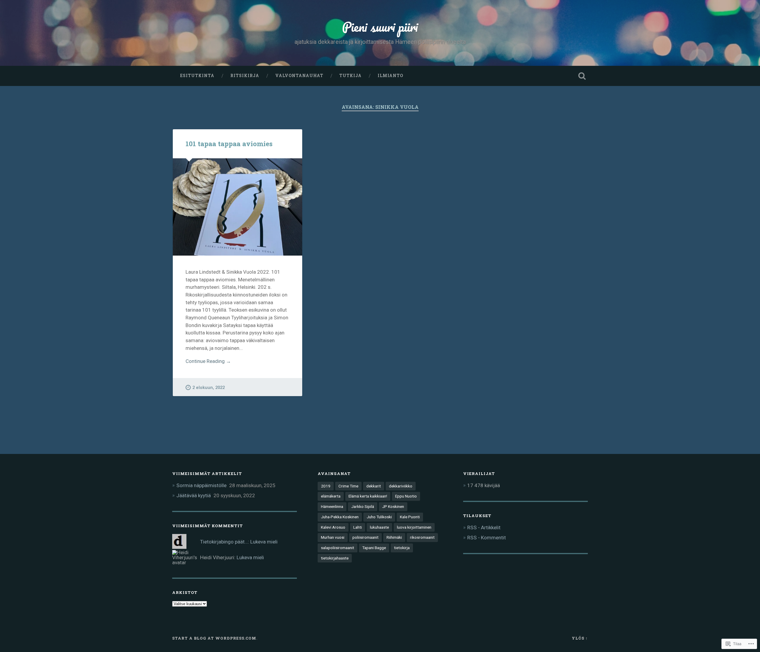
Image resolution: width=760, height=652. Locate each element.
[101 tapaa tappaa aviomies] (237, 206)
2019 (325, 486)
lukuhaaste (379, 527)
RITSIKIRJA (244, 75)
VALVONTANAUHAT (299, 75)
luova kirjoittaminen (414, 527)
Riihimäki (394, 537)
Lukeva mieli (264, 542)
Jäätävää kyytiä (193, 495)
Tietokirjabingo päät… (224, 542)
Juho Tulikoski (379, 516)
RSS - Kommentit (486, 538)
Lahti (357, 527)
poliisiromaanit (365, 537)
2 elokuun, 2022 (208, 387)
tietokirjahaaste (335, 558)
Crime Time (348, 486)
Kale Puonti (410, 516)
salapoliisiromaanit (337, 547)
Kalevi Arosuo (333, 527)
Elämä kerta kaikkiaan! (368, 496)
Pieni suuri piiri (380, 26)
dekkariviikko (400, 486)
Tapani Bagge (374, 547)
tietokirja (402, 547)
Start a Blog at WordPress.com (214, 638)
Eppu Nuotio (406, 496)
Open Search (582, 76)
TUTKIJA (350, 75)
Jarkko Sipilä (362, 506)
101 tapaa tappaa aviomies (229, 143)
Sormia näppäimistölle (201, 485)
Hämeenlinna (332, 506)
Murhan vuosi (332, 537)
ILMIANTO (390, 75)
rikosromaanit (422, 537)
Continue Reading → (208, 361)
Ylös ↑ (580, 638)
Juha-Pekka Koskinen (340, 516)
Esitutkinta (197, 75)
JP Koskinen (393, 506)
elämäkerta (331, 496)
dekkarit (373, 486)
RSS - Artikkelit (484, 527)
